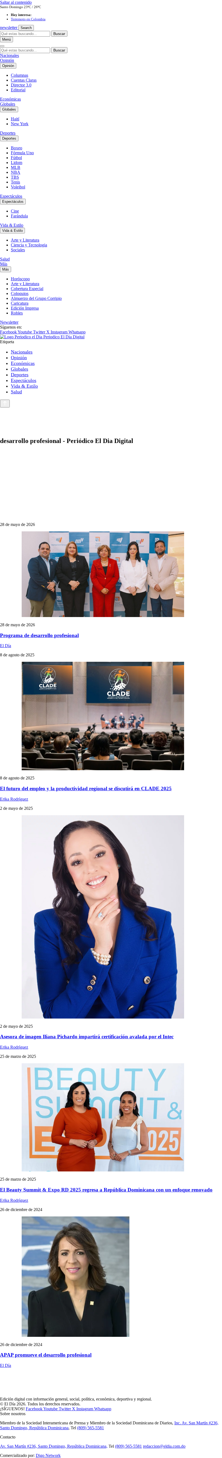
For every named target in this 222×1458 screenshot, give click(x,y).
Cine (15, 211)
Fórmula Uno (22, 152)
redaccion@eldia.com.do (164, 1446)
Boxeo (16, 148)
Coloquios (19, 293)
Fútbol (16, 157)
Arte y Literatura (25, 240)
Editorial (18, 90)
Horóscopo (20, 279)
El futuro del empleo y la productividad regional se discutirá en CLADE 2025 (86, 788)
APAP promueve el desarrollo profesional (46, 1355)
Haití (15, 119)
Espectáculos (11, 196)
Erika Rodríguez (14, 799)
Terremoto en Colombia (28, 19)
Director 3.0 (21, 85)
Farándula (19, 216)
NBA (15, 172)
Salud (5, 259)
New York (19, 123)
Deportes (7, 133)
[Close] (2, 46)
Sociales (18, 250)
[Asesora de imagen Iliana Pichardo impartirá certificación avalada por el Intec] (111, 917)
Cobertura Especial (27, 288)
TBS (15, 177)
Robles (17, 313)
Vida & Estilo (11, 225)
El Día (5, 645)
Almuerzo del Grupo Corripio (36, 298)
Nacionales (9, 55)
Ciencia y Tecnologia (29, 245)
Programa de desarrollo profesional (39, 635)
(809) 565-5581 (90, 1427)
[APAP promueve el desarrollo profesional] (111, 1277)
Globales (7, 104)
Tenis (15, 182)
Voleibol (18, 187)
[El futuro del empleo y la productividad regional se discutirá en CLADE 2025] (111, 716)
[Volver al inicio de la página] (5, 403)
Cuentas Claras (24, 80)
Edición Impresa (25, 308)
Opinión (7, 60)
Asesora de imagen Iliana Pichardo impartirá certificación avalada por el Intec (87, 1036)
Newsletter (9, 322)
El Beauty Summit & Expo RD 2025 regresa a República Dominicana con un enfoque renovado (106, 1190)
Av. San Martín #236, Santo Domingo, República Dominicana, (53, 1446)
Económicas (10, 99)
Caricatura (19, 303)
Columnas (19, 75)
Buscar (59, 33)
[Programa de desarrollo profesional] (111, 574)
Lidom (16, 162)
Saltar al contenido (16, 2)
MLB (15, 167)
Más (3, 264)
